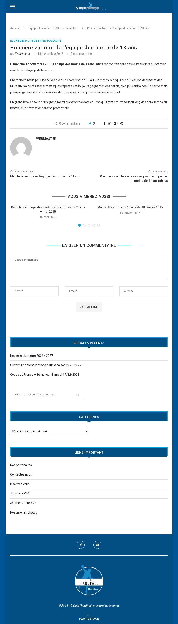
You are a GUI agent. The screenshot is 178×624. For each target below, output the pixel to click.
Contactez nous (21, 474)
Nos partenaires (21, 465)
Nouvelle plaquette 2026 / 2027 (31, 355)
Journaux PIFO (20, 493)
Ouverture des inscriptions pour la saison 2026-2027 (45, 365)
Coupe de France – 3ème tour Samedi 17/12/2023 (44, 374)
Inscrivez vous (20, 484)
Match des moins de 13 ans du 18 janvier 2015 (130, 207)
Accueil (15, 28)
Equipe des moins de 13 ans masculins (53, 28)
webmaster (22, 53)
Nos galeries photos (23, 512)
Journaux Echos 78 (23, 503)
